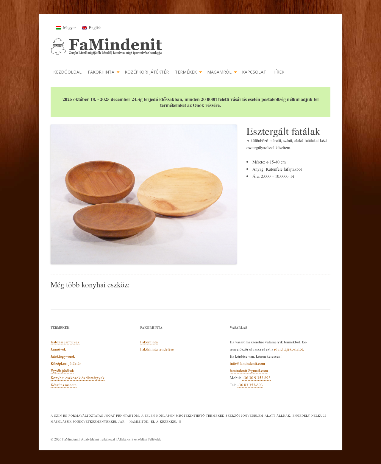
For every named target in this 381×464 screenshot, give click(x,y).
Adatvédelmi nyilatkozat (98, 439)
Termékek (186, 72)
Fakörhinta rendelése (157, 349)
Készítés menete (63, 384)
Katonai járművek (65, 342)
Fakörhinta (101, 72)
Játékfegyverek (63, 356)
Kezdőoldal (67, 72)
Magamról (219, 72)
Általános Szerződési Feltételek (139, 439)
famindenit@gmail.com (249, 370)
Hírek (278, 72)
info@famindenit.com (247, 363)
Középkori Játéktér (147, 72)
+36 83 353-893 (250, 384)
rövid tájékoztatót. (289, 349)
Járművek (58, 349)
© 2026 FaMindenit (65, 439)
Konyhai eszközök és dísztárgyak (77, 377)
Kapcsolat (254, 72)
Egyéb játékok (62, 370)
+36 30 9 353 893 (256, 377)
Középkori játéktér (66, 363)
